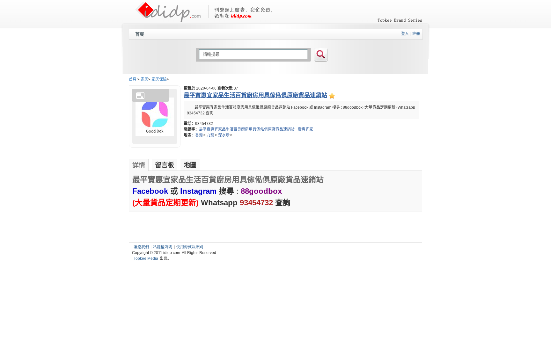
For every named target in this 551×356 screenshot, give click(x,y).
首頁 (139, 34)
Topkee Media (146, 258)
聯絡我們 (141, 247)
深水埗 (224, 135)
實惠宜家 (305, 129)
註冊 (416, 34)
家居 (144, 79)
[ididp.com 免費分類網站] (168, 19)
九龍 (210, 135)
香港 (199, 135)
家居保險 (159, 79)
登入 (405, 34)
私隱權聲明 (162, 247)
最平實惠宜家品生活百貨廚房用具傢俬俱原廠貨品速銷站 (247, 129)
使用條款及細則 (189, 247)
